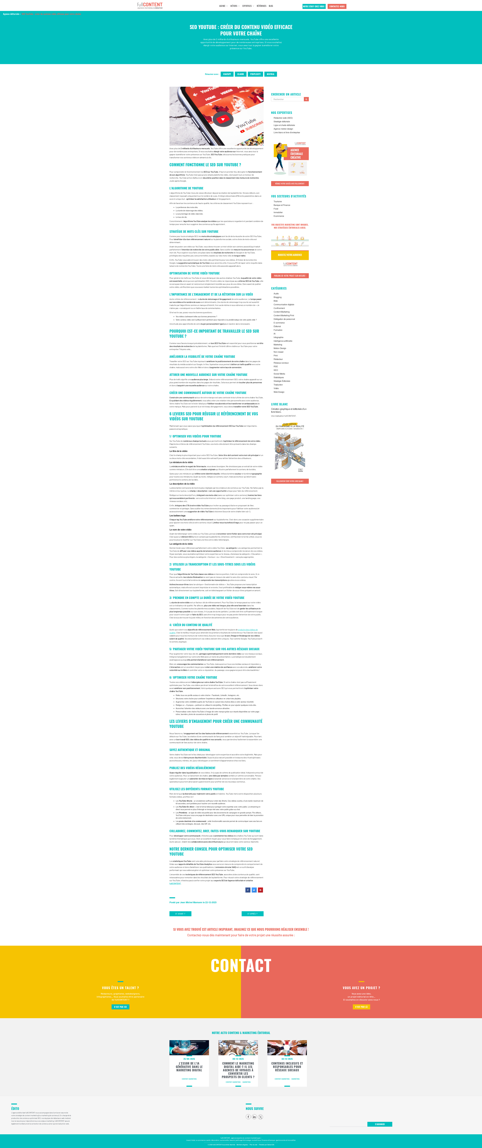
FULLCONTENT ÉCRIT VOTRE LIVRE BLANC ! (290, 481)
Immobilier (278, 212)
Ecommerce (279, 216)
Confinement (279, 308)
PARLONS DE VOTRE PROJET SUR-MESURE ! (290, 275)
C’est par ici (120, 1006)
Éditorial (277, 326)
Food (276, 208)
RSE (276, 366)
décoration (215, 1140)
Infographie (278, 337)
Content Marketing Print (284, 315)
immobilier (291, 1140)
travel (188, 1140)
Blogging (277, 297)
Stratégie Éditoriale (282, 381)
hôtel (193, 1140)
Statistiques (279, 377)
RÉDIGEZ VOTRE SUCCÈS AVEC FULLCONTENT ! (290, 183)
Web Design (279, 391)
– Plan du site (252, 1144)
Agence (222, 5)
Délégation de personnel (284, 319)
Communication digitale (284, 304)
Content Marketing (281, 311)
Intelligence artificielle (283, 340)
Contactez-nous (337, 6)
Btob (276, 300)
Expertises (247, 5)
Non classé (278, 351)
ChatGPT (227, 74)
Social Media (279, 373)
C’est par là (361, 1006)
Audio (276, 293)
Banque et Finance (282, 205)
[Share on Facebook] (247, 891)
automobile (224, 1140)
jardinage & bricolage (243, 1140)
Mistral (271, 74)
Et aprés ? (253, 913)
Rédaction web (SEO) (283, 117)
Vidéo (276, 388)
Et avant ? (180, 913)
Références (261, 5)
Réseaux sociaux (281, 362)
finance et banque (268, 1140)
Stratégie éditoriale (282, 121)
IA (275, 333)
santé (208, 1140)
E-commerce (279, 322)
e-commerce (200, 1140)
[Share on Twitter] (254, 891)
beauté (232, 1140)
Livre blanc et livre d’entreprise (287, 132)
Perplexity (255, 74)
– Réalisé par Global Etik (266, 1144)
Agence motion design (283, 128)
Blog (271, 5)
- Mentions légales (242, 1144)
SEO (276, 370)
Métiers (233, 5)
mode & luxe (256, 1140)
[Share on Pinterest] (260, 891)
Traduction (278, 384)
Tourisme (278, 201)
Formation (278, 330)
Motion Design (280, 348)
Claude (240, 74)
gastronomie (280, 1140)
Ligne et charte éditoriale (284, 125)
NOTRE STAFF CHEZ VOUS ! (314, 6)
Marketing (278, 344)
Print (276, 355)
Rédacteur (278, 359)
